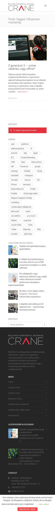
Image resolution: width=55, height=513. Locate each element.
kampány (27, 184)
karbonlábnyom (17, 189)
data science (36, 162)
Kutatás (14, 193)
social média (16, 225)
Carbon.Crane (14, 387)
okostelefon (16, 216)
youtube (14, 234)
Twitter (13, 229)
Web (39, 229)
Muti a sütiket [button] (44, 504)
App (25, 153)
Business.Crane (15, 399)
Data (23, 162)
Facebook (24, 166)
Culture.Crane (14, 393)
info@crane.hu (17, 491)
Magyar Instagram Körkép (21, 198)
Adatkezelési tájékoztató (19, 410)
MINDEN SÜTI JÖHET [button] (27, 509)
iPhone (14, 184)
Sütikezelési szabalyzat (18, 404)
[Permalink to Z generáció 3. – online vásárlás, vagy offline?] (27, 47)
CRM (13, 162)
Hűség (39, 171)
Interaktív (14, 180)
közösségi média (30, 193)
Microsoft (15, 211)
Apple (35, 153)
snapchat (27, 220)
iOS (38, 180)
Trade (30, 225)
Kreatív (33, 189)
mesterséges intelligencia (21, 207)
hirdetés (27, 171)
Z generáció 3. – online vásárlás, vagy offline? (22, 67)
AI (31, 149)
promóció (31, 216)
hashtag (14, 171)
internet (27, 180)
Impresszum (13, 415)
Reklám (14, 220)
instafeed (14, 175)
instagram (29, 175)
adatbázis (25, 144)
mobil (27, 211)
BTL (12, 158)
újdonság (28, 234)
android (14, 153)
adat (13, 144)
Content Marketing (28, 158)
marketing (15, 202)
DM (12, 166)
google (37, 166)
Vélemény (27, 229)
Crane (10, 382)
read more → (23, 92)
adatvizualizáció (17, 149)
